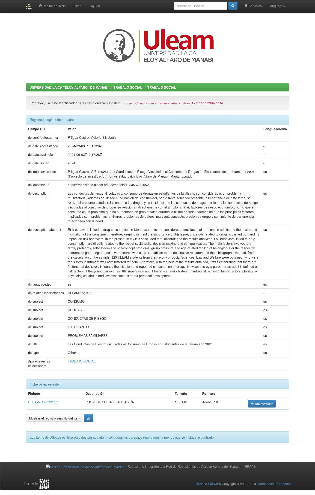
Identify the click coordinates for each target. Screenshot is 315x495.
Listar (77, 5)
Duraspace (266, 483)
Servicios (255, 5)
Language (275, 5)
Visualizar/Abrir (262, 403)
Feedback (284, 483)
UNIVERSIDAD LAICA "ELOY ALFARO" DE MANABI (69, 87)
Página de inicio (54, 5)
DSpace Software (208, 483)
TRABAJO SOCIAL (127, 87)
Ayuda (95, 5)
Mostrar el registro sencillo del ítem (54, 418)
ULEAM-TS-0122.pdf (43, 402)
